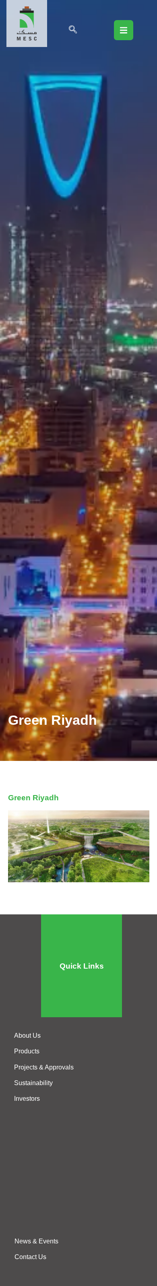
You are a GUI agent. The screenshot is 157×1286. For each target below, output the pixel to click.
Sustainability (33, 1083)
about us (27, 1035)
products (26, 1051)
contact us (30, 1256)
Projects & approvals (44, 1067)
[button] (73, 30)
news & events (36, 1241)
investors (27, 1098)
